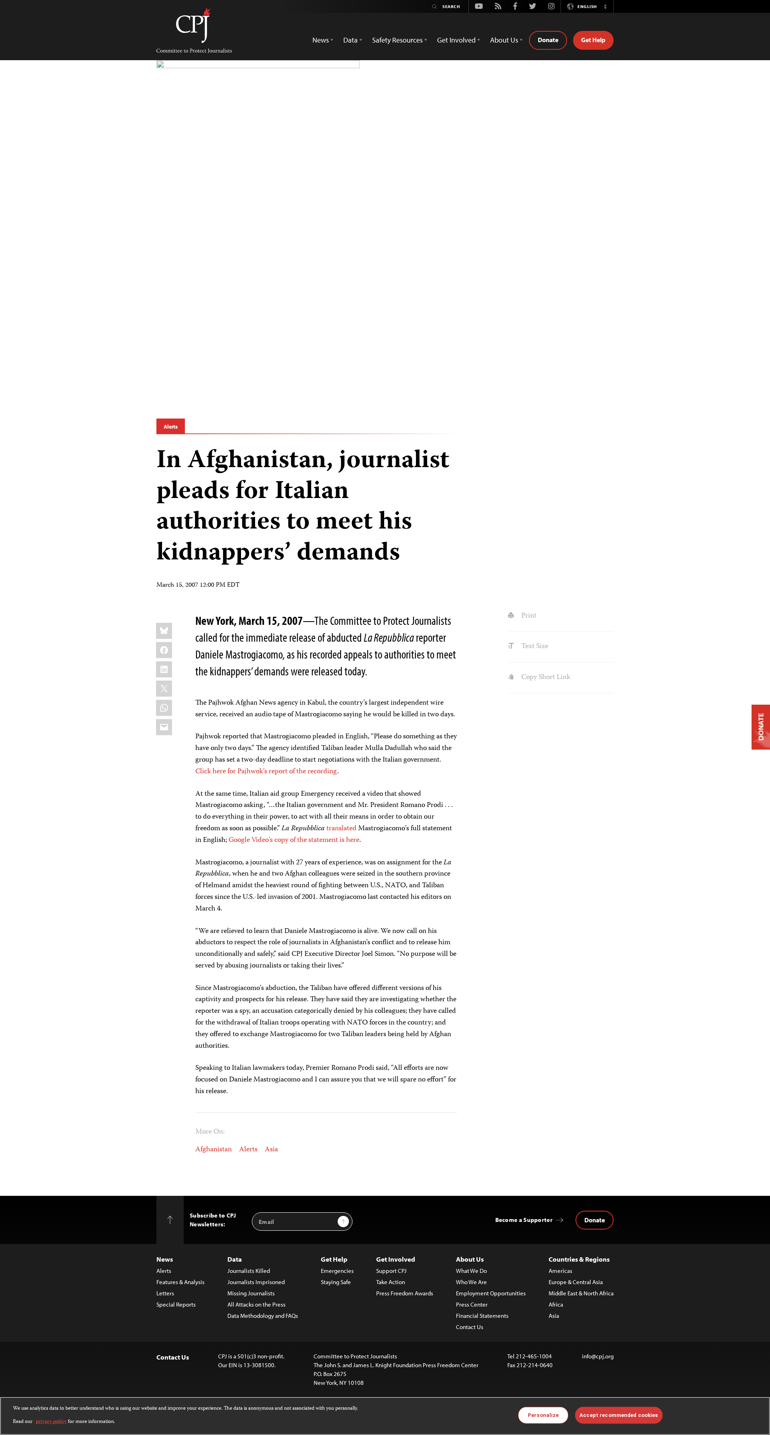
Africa (556, 1304)
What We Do (471, 1270)
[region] (385, 1416)
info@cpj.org (598, 1356)
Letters (165, 1293)
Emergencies (337, 1270)
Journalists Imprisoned (256, 1282)
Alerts (171, 426)
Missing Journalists (251, 1293)
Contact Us (469, 1327)
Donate (548, 40)
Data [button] (350, 40)
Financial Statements (482, 1315)
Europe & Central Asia (576, 1282)
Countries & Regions (579, 1259)
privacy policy (51, 1421)
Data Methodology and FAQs (262, 1315)
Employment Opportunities (491, 1293)
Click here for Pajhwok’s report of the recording (266, 772)
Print (528, 616)
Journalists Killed (248, 1270)
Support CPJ (391, 1270)
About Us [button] (504, 40)
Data (234, 1259)
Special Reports (176, 1304)
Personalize (543, 1415)
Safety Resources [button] (397, 40)
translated (341, 829)
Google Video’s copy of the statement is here (294, 840)
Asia (271, 1150)
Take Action (390, 1282)
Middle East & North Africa (581, 1293)
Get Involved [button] (456, 40)
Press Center (472, 1304)
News (164, 1259)
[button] (605, 6)
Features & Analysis (180, 1282)
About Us (470, 1259)
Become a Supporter (524, 1220)
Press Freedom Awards (404, 1293)
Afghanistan (213, 1150)
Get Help (593, 40)
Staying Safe (336, 1282)
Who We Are (471, 1282)
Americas (560, 1270)
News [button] (320, 40)
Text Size (534, 646)
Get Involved (395, 1259)
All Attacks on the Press (256, 1304)
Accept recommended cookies (619, 1415)
